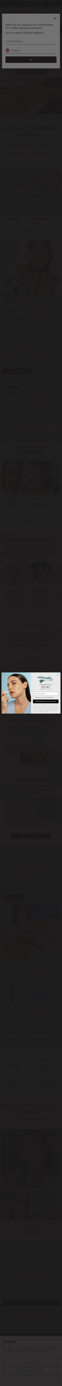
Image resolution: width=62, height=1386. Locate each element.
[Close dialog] (58, 674)
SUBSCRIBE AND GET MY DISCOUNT (45, 701)
